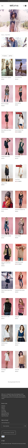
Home (2, 34)
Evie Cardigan (18, 235)
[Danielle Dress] (7, 333)
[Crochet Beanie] (7, 199)
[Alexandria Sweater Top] (21, 199)
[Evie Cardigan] (21, 225)
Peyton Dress (4, 182)
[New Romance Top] (21, 120)
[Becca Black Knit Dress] (7, 120)
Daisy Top (17, 316)
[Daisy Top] (21, 306)
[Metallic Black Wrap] (7, 146)
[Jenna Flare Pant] (21, 67)
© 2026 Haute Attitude (6, 443)
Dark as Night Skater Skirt (6, 290)
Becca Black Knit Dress (6, 130)
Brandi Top (17, 343)
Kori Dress (3, 369)
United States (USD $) (8, 432)
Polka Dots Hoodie (19, 262)
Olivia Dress (17, 156)
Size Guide (3, 411)
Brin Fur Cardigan (5, 103)
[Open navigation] (2, 6)
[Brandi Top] (21, 333)
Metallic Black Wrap (5, 156)
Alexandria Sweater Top (20, 209)
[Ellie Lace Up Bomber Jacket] (7, 252)
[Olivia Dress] (21, 146)
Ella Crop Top (18, 103)
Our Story (3, 410)
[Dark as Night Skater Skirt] (7, 280)
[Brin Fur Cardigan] (7, 93)
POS (13, 443)
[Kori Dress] (7, 359)
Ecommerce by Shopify (21, 443)
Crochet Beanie (4, 209)
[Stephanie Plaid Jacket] (21, 280)
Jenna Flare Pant (18, 77)
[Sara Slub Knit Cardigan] (7, 226)
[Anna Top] (21, 359)
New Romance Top (19, 130)
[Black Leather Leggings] (7, 67)
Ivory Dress (17, 179)
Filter (11, 55)
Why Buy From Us (5, 414)
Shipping (3, 405)
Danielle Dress (4, 343)
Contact (3, 408)
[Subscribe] (25, 426)
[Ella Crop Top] (21, 93)
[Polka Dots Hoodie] (21, 252)
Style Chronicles (4, 415)
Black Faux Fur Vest (5, 316)
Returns (3, 407)
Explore (5, 55)
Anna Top (17, 369)
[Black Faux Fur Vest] (7, 306)
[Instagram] (3, 441)
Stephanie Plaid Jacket (20, 290)
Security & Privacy (5, 413)
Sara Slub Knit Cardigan (6, 235)
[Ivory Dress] (21, 171)
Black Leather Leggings (6, 77)
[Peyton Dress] (7, 173)
